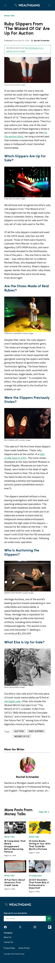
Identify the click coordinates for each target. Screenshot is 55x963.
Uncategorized (35, 876)
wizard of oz (21, 736)
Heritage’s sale (12, 701)
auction (19, 731)
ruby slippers (36, 731)
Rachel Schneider (42, 40)
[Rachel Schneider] (27, 765)
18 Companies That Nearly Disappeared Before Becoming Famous (14, 846)
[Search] (49, 5)
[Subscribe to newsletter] (48, 918)
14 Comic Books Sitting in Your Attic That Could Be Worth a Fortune (40, 845)
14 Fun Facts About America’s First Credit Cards (14, 882)
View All (43, 812)
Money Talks (9, 16)
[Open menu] (5, 5)
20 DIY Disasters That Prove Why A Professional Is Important (39, 883)
